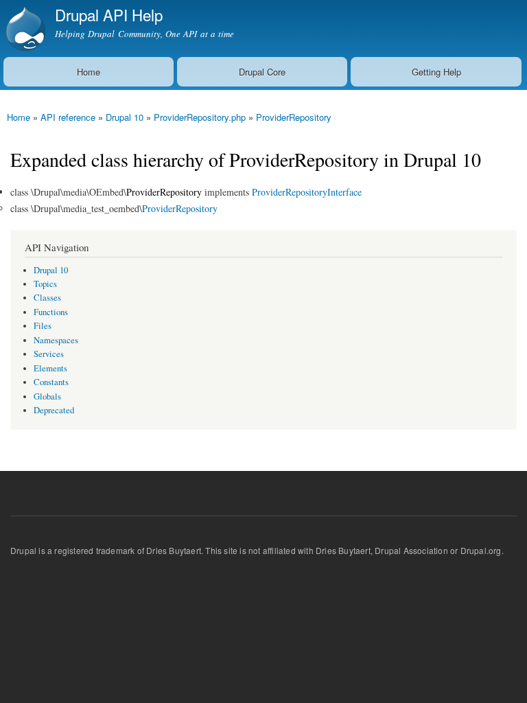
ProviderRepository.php (200, 117)
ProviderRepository (293, 117)
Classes (47, 297)
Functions (51, 312)
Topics (45, 284)
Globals (47, 396)
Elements (50, 368)
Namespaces (56, 340)
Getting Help (436, 71)
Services (49, 354)
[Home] (24, 28)
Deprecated (54, 410)
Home (88, 71)
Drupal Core (262, 71)
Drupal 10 (124, 117)
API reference (67, 117)
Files (42, 326)
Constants (51, 382)
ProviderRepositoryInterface (307, 191)
